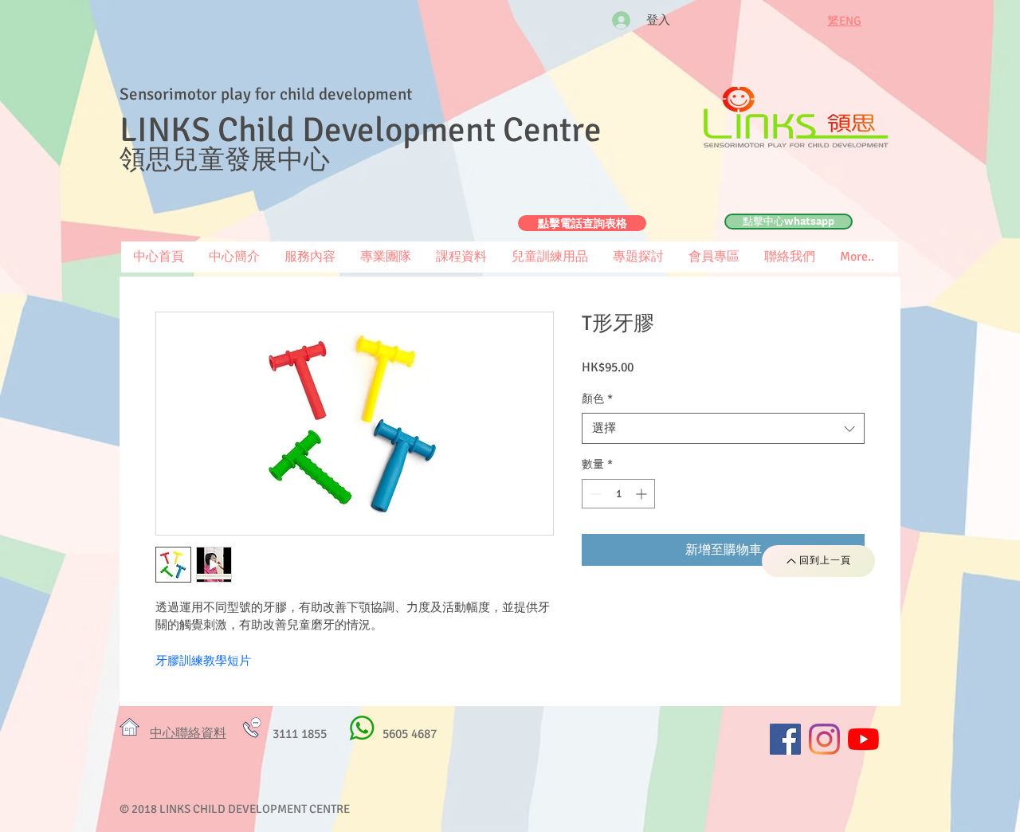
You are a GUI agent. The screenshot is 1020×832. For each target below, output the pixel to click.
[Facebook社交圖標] (785, 739)
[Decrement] (594, 494)
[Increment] (643, 494)
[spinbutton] (618, 494)
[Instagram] (824, 739)
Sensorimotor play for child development (266, 94)
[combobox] (723, 428)
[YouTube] (863, 739)
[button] (713, 257)
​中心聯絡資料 (188, 733)
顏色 (597, 399)
